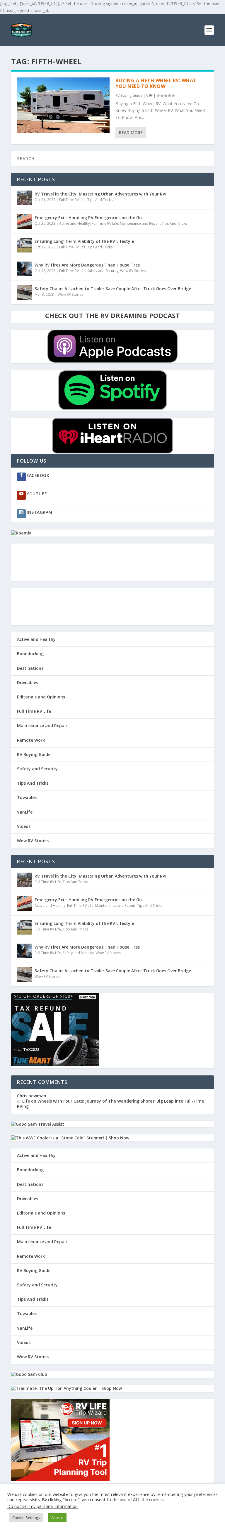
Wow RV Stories (133, 270)
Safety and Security (102, 270)
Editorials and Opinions (41, 697)
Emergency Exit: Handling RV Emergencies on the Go (88, 217)
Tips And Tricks (99, 199)
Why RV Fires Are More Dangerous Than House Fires (87, 265)
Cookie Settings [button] (26, 1517)
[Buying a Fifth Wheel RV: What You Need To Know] (63, 105)
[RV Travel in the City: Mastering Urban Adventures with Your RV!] (24, 198)
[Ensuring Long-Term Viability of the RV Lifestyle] (24, 245)
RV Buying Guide (128, 95)
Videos (23, 826)
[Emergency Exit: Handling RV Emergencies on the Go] (24, 221)
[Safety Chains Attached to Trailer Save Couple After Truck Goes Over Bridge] (24, 292)
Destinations (30, 668)
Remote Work (31, 740)
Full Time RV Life (72, 199)
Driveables (27, 682)
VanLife (25, 812)
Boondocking (30, 653)
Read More (131, 132)
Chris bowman (31, 1095)
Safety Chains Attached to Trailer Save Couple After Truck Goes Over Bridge (113, 288)
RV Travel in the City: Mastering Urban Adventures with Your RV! (100, 194)
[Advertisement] (112, 562)
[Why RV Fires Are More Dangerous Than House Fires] (24, 269)
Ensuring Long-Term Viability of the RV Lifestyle (84, 241)
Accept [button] (57, 1517)
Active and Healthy (74, 223)
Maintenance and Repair (140, 223)
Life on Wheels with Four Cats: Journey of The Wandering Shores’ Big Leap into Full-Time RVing (110, 1103)
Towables (27, 797)
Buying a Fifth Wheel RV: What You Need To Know (156, 83)
